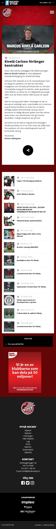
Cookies (38, 525)
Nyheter (28, 433)
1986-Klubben (28, 438)
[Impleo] (28, 502)
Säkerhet (28, 452)
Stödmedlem (28, 449)
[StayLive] (28, 507)
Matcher (28, 447)
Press (28, 444)
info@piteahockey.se (31, 471)
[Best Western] (28, 511)
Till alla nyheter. (16, 344)
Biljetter (28, 430)
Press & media (48, 525)
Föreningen (28, 436)
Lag (28, 441)
